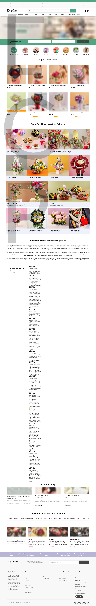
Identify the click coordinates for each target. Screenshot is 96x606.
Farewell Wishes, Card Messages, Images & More (18, 496)
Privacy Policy (28, 585)
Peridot (16, 102)
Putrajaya (73, 518)
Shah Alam (15, 518)
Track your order (45, 578)
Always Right (79, 102)
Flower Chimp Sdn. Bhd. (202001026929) (20, 602)
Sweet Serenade (79, 74)
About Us (27, 576)
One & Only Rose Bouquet (16, 74)
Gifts (56, 14)
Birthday (27, 14)
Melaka (68, 518)
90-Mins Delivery (19, 14)
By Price (42, 14)
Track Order (79, 4)
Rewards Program (29, 590)
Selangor (55, 518)
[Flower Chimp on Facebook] (75, 603)
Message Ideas (62, 576)
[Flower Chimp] (17, 11)
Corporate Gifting (29, 587)
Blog (26, 578)
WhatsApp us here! (79, 576)
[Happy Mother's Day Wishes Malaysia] (76, 490)
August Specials (71, 14)
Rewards (78, 14)
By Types (49, 14)
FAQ (74, 4)
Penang (10, 518)
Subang (50, 518)
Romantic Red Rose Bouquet (37, 74)
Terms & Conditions (29, 583)
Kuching (60, 518)
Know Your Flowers (63, 580)
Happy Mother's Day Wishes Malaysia (73, 495)
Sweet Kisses (58, 102)
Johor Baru (25, 518)
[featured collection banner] (48, 27)
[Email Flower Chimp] (88, 603)
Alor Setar (84, 518)
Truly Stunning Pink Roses (58, 74)
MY (85, 4)
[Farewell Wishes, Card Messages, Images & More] (19, 491)
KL (7, 518)
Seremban (45, 518)
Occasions (34, 14)
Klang (20, 518)
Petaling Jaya (32, 518)
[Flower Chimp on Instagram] (80, 603)
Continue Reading (10, 506)
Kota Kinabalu (39, 518)
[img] (35, 266)
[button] (14, 89)
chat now (79, 596)
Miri (88, 518)
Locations (62, 14)
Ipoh (65, 518)
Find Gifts (83, 42)
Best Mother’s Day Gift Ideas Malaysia (44, 495)
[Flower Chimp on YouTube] (78, 603)
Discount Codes (28, 592)
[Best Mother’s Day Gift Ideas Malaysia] (48, 490)
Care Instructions (62, 578)
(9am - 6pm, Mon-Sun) (52, 4)
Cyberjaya (79, 518)
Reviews (27, 580)
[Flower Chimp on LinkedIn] (83, 603)
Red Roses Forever (37, 102)
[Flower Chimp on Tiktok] (85, 603)
